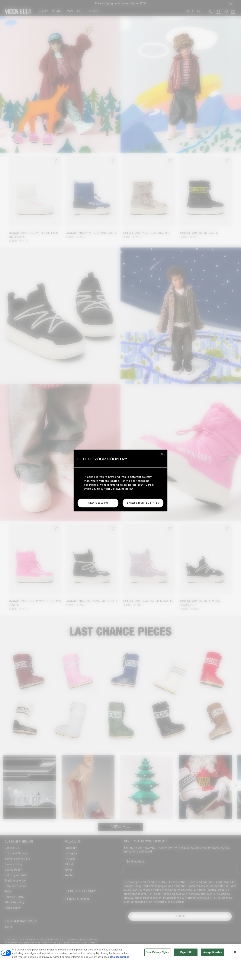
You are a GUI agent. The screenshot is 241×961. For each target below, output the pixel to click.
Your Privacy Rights (157, 952)
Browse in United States (143, 502)
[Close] (235, 952)
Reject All (185, 952)
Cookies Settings (119, 957)
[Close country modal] (162, 453)
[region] (120, 952)
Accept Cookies (212, 952)
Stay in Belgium (98, 502)
